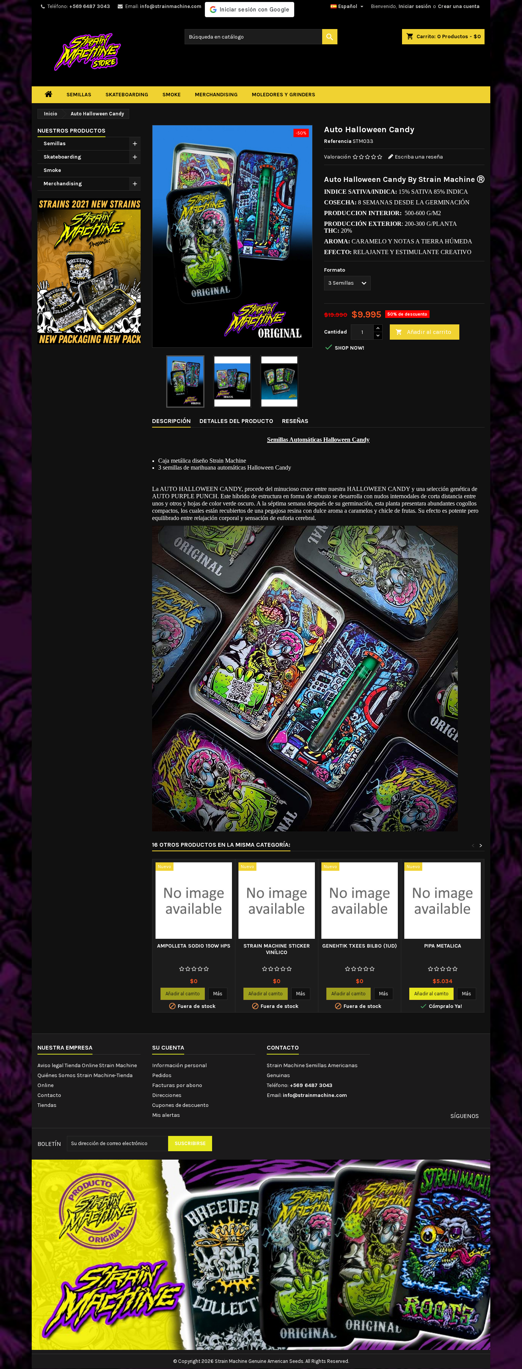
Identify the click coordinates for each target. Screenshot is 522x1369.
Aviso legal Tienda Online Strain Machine (87, 1065)
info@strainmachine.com (170, 6)
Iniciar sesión (415, 6)
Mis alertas (166, 1115)
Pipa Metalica (442, 946)
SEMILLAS (78, 94)
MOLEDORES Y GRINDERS (283, 94)
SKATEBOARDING (126, 94)
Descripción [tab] (171, 420)
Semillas (55, 143)
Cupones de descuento (180, 1105)
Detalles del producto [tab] (236, 420)
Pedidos (162, 1075)
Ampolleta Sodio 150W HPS (193, 946)
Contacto (49, 1095)
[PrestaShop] (89, 270)
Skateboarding (62, 157)
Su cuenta (168, 1047)
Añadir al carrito (423, 331)
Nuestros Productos (71, 130)
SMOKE (171, 94)
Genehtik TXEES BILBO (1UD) (359, 946)
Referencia (338, 141)
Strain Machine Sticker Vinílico (276, 949)
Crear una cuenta (459, 6)
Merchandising (63, 183)
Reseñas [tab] (295, 420)
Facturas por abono (177, 1085)
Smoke (52, 170)
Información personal (179, 1065)
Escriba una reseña (419, 157)
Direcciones (167, 1095)
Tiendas (47, 1105)
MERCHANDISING (216, 94)
